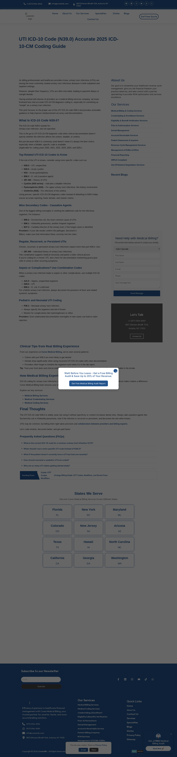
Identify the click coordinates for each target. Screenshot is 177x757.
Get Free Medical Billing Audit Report (88, 383)
